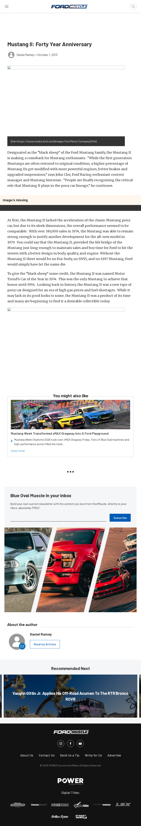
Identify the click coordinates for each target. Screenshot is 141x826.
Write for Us (93, 755)
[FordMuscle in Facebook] (70, 743)
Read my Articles (45, 644)
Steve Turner (18, 450)
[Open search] (133, 6)
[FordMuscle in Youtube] (80, 743)
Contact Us (47, 755)
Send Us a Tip (69, 755)
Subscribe (120, 517)
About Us (26, 755)
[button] (66, 101)
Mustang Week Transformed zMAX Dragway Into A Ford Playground (60, 433)
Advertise (114, 755)
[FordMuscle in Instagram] (60, 743)
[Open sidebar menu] (6, 6)
